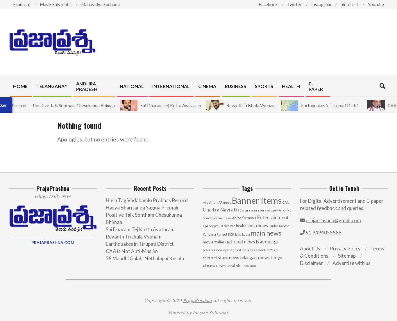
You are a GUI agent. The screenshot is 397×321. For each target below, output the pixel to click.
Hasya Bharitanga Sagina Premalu (143, 208)
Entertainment (273, 217)
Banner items (257, 200)
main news (266, 233)
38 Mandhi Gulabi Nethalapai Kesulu (145, 258)
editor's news (244, 217)
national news (240, 242)
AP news (225, 202)
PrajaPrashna (197, 300)
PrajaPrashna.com (52, 242)
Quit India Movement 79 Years (256, 250)
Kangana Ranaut (215, 234)
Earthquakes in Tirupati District (326, 105)
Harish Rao (227, 226)
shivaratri (210, 258)
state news (228, 257)
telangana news (255, 257)
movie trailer (213, 242)
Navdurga (267, 241)
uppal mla (234, 266)
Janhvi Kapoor (279, 226)
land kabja (242, 234)
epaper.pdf (211, 226)
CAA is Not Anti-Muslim (132, 251)
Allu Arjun (210, 202)
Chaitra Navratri (221, 210)
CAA (285, 202)
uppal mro (249, 266)
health (241, 225)
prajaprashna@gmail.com (333, 220)
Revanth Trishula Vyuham (246, 105)
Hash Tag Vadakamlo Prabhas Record (147, 200)
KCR (231, 234)
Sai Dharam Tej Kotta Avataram (165, 105)
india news (257, 225)
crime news (222, 218)
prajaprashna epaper (218, 250)
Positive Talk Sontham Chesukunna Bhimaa (69, 105)
